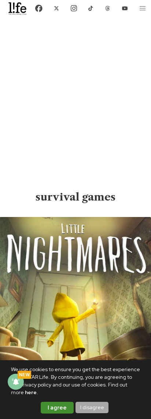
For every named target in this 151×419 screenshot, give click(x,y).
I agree (57, 407)
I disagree (92, 407)
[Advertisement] (75, 111)
